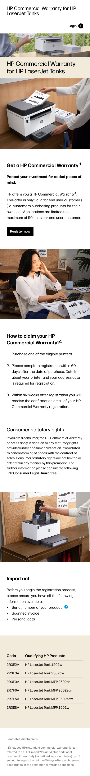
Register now (20, 231)
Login (72, 26)
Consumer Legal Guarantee (35, 473)
